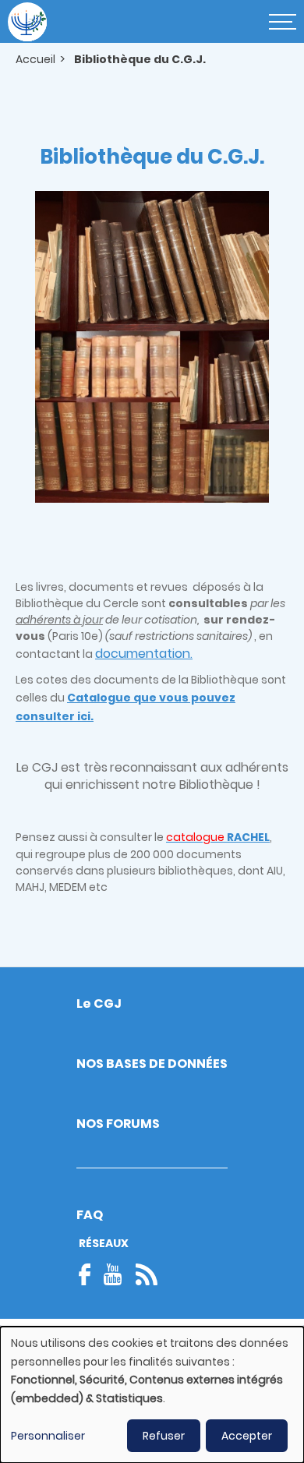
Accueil (35, 59)
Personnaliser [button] (48, 1436)
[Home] (27, 21)
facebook (90, 1274)
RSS (146, 1274)
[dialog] (152, 1395)
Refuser (164, 1436)
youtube (113, 1274)
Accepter (246, 1436)
